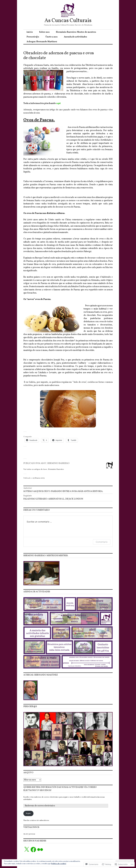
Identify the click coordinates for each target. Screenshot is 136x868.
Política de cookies (58, 864)
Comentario (102, 542)
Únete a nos (51, 36)
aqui (58, 103)
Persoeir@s (33, 36)
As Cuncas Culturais (68, 20)
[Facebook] (33, 849)
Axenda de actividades (75, 36)
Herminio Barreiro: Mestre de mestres (76, 32)
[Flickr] (40, 849)
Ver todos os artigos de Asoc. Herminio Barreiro (43, 469)
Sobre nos (44, 32)
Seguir (28, 813)
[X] (26, 849)
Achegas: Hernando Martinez (42, 41)
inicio (30, 32)
